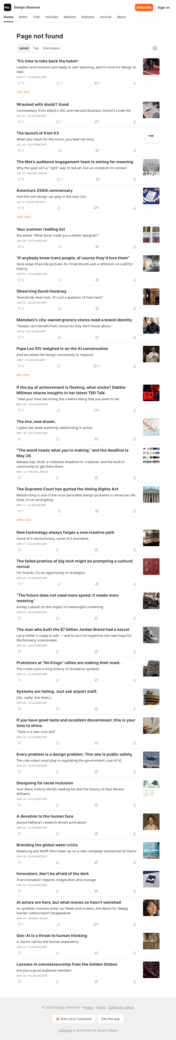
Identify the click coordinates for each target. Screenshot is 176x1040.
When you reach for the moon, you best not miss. (55, 139)
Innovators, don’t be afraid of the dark (52, 873)
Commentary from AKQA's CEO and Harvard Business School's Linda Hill (73, 110)
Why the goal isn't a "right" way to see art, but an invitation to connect (71, 167)
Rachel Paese (37, 173)
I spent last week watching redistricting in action (54, 427)
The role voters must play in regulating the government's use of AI (68, 760)
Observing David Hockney (41, 291)
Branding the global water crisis (47, 845)
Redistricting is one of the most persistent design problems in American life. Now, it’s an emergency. (76, 497)
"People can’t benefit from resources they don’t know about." (64, 326)
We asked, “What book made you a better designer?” (57, 235)
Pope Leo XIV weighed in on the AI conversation (62, 348)
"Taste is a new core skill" (36, 731)
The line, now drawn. (36, 421)
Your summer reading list (40, 229)
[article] (88, 72)
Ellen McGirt (37, 77)
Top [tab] (35, 48)
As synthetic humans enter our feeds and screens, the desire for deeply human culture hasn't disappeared (72, 910)
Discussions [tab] (51, 48)
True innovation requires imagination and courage (56, 879)
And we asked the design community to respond (54, 354)
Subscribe (144, 7)
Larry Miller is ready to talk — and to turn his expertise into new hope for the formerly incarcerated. (74, 637)
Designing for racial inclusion (44, 783)
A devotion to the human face (44, 816)
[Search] (155, 48)
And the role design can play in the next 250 (51, 196)
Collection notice (121, 1007)
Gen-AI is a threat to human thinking (51, 935)
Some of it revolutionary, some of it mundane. (52, 538)
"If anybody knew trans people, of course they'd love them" (72, 258)
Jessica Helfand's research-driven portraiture (51, 822)
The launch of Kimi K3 (37, 133)
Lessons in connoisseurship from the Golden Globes (66, 964)
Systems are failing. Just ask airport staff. (56, 691)
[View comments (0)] (60, 150)
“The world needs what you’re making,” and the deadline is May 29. (72, 453)
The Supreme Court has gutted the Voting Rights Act (67, 489)
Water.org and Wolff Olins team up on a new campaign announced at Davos (76, 851)
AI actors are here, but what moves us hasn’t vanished (68, 902)
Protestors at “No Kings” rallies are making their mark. (68, 662)
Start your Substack (76, 1019)
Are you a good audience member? (44, 970)
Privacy (88, 1007)
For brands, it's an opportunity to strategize (50, 572)
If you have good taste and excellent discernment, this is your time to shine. (75, 723)
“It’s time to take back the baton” (47, 61)
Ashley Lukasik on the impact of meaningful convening (59, 606)
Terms (101, 1007)
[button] (8, 17)
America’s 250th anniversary (44, 190)
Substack (65, 1030)
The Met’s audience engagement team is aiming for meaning (74, 161)
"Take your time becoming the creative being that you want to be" (68, 399)
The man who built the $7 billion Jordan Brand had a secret (72, 629)
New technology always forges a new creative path (65, 532)
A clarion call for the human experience (47, 941)
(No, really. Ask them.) (33, 697)
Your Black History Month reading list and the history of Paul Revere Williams (70, 791)
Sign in (164, 7)
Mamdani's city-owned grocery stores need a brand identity (74, 320)
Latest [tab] (24, 48)
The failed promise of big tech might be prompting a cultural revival (74, 564)
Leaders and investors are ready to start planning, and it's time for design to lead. (76, 69)
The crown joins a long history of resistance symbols (57, 668)
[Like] (19, 439)
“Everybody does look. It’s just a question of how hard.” (59, 297)
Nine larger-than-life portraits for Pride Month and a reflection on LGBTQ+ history (75, 266)
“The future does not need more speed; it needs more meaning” (67, 598)
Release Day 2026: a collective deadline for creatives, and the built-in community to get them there (70, 464)
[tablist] (39, 48)
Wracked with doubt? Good (42, 104)
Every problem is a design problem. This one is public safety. (74, 754)
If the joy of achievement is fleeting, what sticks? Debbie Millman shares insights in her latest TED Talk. (71, 390)
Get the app (110, 1019)
